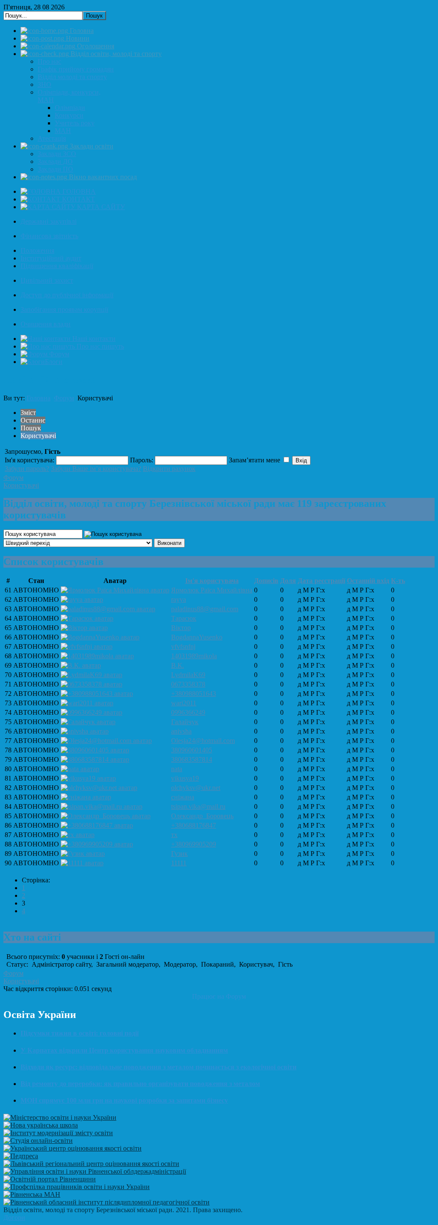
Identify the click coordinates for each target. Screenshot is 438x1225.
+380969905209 (193, 844)
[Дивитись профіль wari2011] (87, 703)
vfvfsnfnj (183, 646)
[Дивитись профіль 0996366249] (91, 712)
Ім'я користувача (212, 580)
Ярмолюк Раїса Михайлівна (211, 590)
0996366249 (188, 712)
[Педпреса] (20, 1156)
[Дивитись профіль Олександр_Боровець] (106, 816)
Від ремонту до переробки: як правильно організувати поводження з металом (140, 1083)
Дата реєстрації (321, 580)
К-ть (398, 580)
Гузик (179, 853)
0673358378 (188, 684)
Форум (64, 398)
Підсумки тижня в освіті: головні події (80, 1033)
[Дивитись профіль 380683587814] (95, 759)
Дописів (266, 580)
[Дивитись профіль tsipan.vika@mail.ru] (101, 806)
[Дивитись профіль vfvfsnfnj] (86, 646)
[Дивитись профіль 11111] (82, 863)
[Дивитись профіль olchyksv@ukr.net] (99, 787)
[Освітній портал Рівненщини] (49, 1179)
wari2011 (183, 703)
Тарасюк (183, 618)
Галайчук (184, 721)
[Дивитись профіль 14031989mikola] (97, 656)
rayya (178, 599)
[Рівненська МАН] (31, 1194)
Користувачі (21, 485)
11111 (178, 863)
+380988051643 (193, 693)
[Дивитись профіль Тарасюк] (87, 618)
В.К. (177, 665)
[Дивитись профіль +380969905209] (97, 844)
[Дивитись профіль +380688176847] (97, 825)
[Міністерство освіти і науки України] (59, 1117)
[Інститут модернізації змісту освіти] (58, 1132)
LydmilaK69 (188, 674)
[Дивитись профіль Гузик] (83, 853)
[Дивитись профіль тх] (78, 834)
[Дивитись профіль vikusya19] (88, 778)
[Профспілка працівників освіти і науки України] (76, 1186)
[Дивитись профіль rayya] (82, 599)
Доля (288, 580)
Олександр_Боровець (202, 816)
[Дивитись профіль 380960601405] (95, 750)
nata (176, 768)
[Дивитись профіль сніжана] (86, 797)
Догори (14, 1217)
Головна (38, 398)
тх (174, 834)
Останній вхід (368, 580)
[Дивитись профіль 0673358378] (91, 684)
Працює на (208, 996)
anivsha (181, 731)
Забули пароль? (27, 468)
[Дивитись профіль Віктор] (84, 627)
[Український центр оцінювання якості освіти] (72, 1148)
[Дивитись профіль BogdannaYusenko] (100, 637)
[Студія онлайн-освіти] (38, 1140)
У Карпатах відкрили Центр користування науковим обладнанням (124, 1050)
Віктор (181, 627)
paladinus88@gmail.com (204, 608)
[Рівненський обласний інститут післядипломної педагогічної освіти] (106, 1202)
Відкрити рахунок (169, 468)
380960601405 (191, 750)
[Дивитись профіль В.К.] (81, 665)
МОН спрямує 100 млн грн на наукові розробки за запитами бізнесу (124, 1100)
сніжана (182, 797)
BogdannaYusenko (196, 637)
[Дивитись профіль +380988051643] (97, 693)
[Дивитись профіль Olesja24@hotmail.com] (106, 740)
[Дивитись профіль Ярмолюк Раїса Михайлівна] (115, 590)
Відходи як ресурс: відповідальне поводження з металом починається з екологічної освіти (158, 1067)
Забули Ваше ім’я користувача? (96, 468)
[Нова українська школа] (40, 1125)
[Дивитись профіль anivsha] (85, 731)
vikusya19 (185, 778)
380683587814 (191, 759)
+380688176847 (193, 825)
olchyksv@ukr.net (195, 787)
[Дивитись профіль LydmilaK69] (91, 674)
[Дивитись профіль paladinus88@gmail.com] (108, 608)
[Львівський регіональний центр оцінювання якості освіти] (91, 1163)
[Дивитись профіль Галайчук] (88, 721)
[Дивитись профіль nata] (80, 768)
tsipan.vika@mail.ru (198, 806)
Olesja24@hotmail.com (203, 740)
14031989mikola (194, 656)
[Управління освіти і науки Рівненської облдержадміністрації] (94, 1171)
